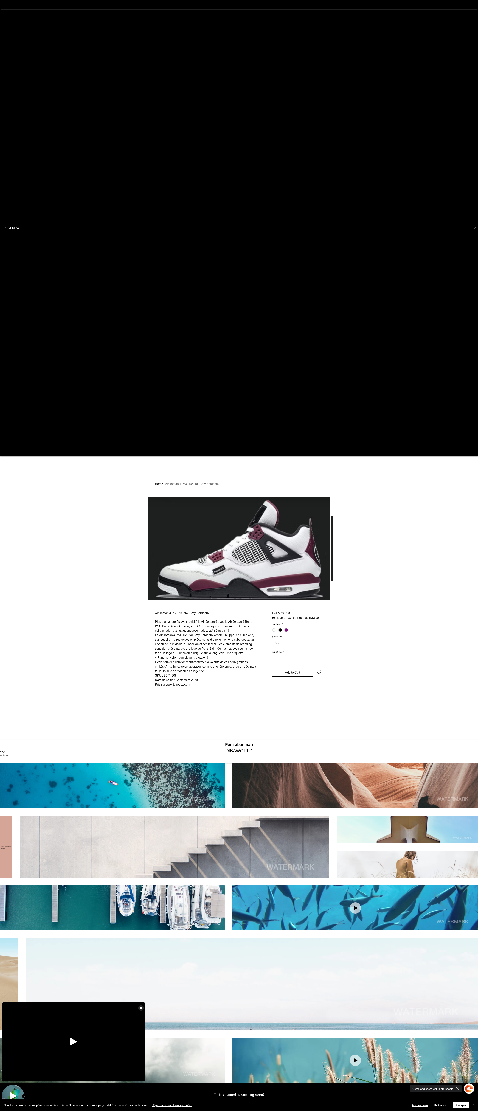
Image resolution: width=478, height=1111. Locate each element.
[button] (239, 228)
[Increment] (287, 659)
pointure (277, 636)
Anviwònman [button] (420, 1105)
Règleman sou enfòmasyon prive (172, 1105)
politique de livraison (306, 617)
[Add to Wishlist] (319, 672)
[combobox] (297, 643)
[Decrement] (275, 659)
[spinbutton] (281, 659)
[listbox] (239, 228)
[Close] (473, 1105)
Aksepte (461, 1105)
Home (159, 483)
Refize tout (440, 1105)
